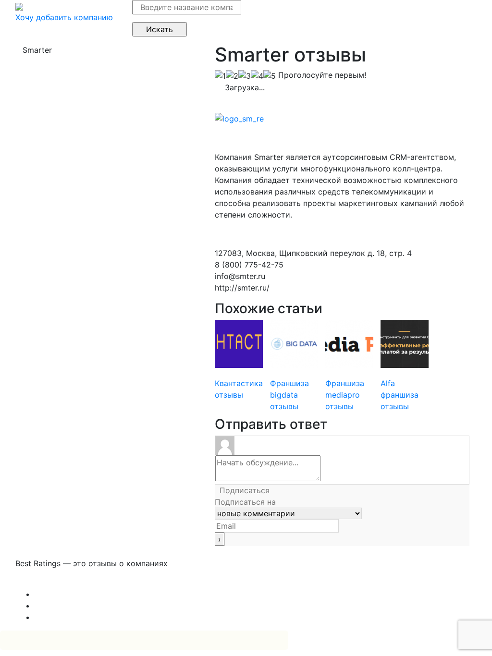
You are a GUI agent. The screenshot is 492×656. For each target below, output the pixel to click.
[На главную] (19, 6)
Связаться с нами (49, 582)
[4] (257, 76)
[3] (244, 76)
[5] (269, 76)
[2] (232, 76)
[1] (220, 76)
